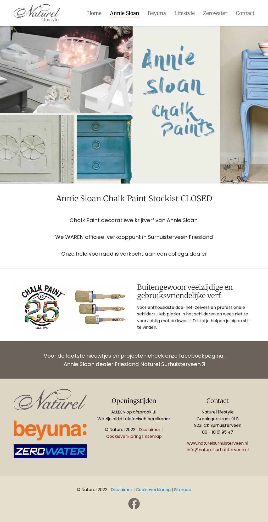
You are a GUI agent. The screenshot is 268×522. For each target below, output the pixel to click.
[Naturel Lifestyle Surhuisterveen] (37, 13)
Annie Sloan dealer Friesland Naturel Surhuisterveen (134, 364)
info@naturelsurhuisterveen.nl (218, 450)
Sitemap (153, 436)
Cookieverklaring (123, 436)
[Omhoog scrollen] (256, 510)
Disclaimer (150, 430)
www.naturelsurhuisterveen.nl (217, 443)
